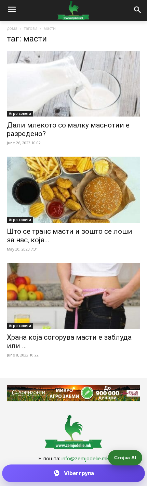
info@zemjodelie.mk (85, 458)
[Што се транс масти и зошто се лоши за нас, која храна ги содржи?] (73, 190)
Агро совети (20, 113)
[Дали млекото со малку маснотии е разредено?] (73, 84)
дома (12, 28)
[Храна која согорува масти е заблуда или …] (73, 296)
